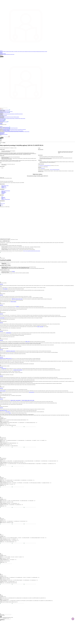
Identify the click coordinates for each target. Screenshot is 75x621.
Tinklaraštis (5, 54)
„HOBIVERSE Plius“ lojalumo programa (20, 118)
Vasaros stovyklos (10, 111)
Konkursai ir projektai (44, 51)
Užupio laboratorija (4, 187)
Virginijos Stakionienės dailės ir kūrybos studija (28, 400)
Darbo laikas (1, 51)
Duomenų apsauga (22, 51)
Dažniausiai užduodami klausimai (37, 51)
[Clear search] (9, 136)
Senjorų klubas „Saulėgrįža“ (3, 115)
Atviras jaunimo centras (5, 111)
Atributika (3, 193)
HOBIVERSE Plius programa (4, 121)
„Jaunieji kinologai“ (8, 332)
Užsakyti (4, 142)
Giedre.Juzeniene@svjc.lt (47, 165)
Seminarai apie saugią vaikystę (10, 54)
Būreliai (1, 111)
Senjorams (1, 114)
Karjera (32, 51)
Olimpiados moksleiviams (11, 129)
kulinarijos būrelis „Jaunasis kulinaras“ (15, 400)
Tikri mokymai (43, 168)
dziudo (26, 341)
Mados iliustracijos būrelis (3, 410)
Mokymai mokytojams (23, 129)
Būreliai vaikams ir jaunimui (5, 185)
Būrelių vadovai (18, 51)
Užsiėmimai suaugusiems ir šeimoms (4, 112)
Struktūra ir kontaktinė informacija (7, 51)
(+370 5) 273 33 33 (2, 203)
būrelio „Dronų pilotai (40, 326)
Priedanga (13, 118)
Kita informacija (2, 117)
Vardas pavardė (2, 614)
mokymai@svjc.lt (41, 165)
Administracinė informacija (27, 51)
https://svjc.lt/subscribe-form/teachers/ (54, 169)
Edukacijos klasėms (5, 129)
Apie (2, 196)
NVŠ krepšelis (2, 54)
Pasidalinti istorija (2, 619)
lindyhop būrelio (4, 368)
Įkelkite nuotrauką (2, 615)
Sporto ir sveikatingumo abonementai (4, 127)
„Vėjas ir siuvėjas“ (7, 411)
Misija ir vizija (14, 51)
